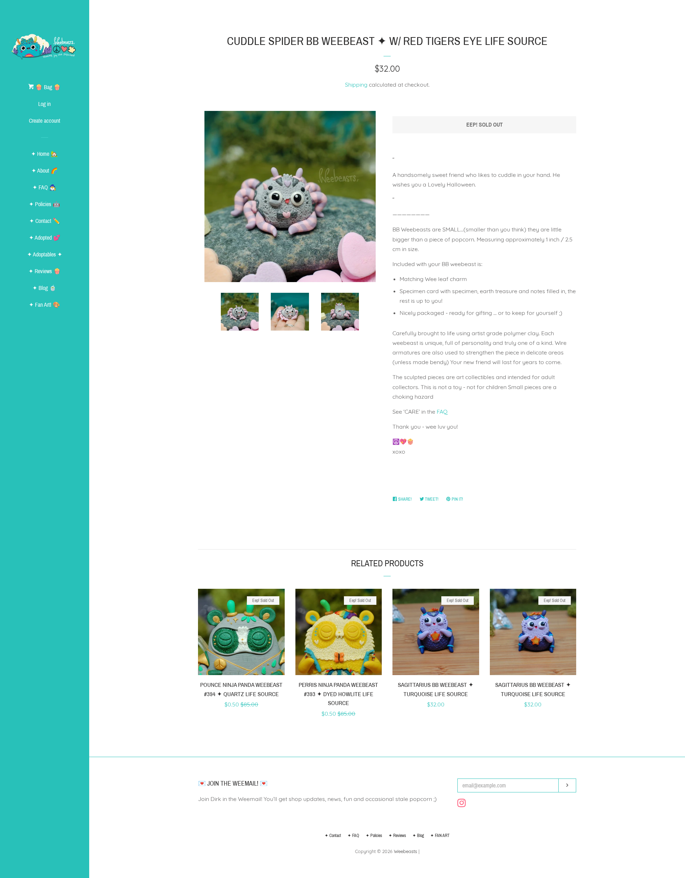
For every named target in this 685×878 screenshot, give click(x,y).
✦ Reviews (397, 835)
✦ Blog (418, 835)
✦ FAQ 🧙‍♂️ (44, 187)
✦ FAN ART (440, 835)
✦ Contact (333, 835)
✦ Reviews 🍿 (45, 271)
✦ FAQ (353, 835)
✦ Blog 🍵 (44, 288)
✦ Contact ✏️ (44, 221)
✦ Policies (374, 835)
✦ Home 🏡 (44, 154)
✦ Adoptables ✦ (44, 254)
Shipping (356, 84)
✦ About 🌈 (44, 171)
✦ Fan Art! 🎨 (44, 305)
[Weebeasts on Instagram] (461, 804)
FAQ (442, 411)
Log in (44, 104)
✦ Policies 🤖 (44, 204)
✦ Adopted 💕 (44, 238)
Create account (44, 121)
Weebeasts (405, 851)
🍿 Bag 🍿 (47, 87)
